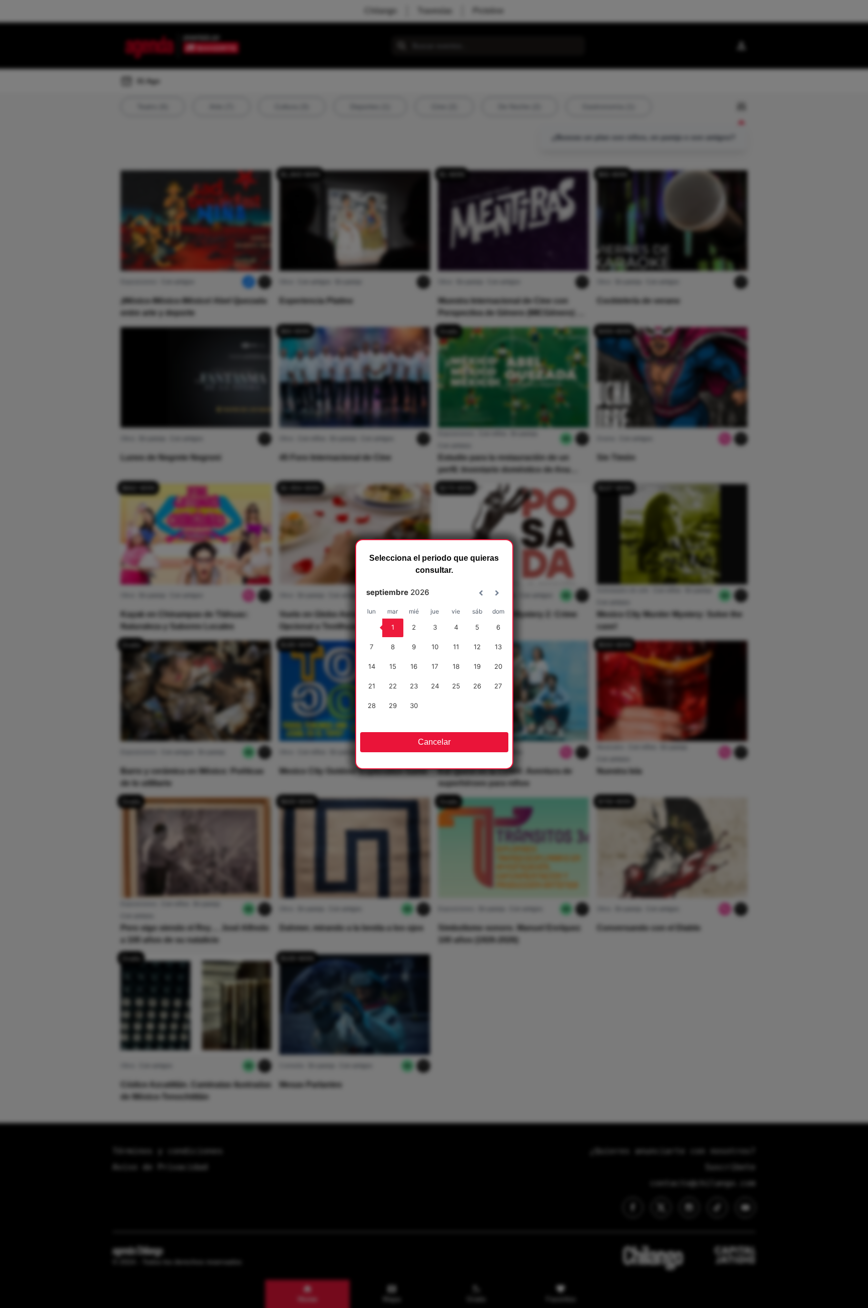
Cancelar (434, 742)
